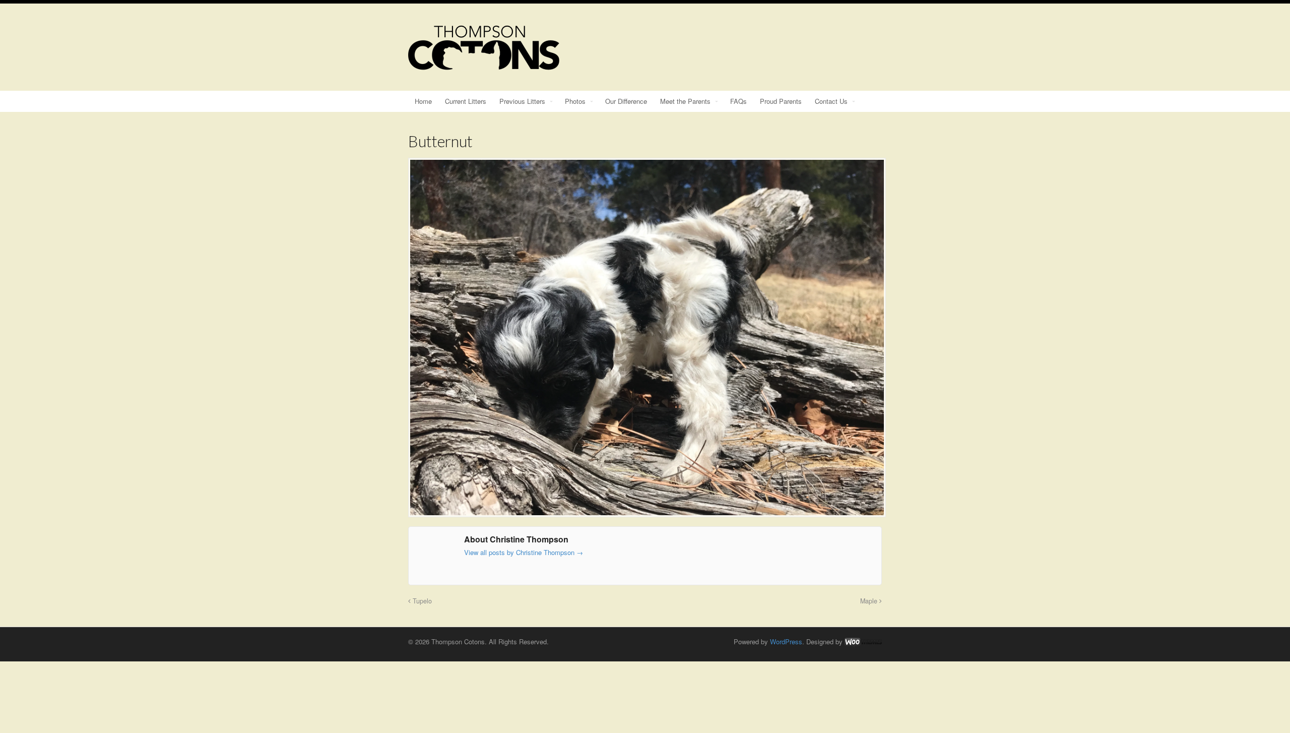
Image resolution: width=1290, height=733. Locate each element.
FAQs (738, 101)
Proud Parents (781, 101)
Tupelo (421, 600)
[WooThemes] (863, 641)
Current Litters (465, 101)
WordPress (786, 641)
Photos (575, 101)
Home (423, 101)
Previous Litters (522, 101)
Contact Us (831, 101)
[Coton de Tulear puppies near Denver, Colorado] (483, 65)
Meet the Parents (685, 101)
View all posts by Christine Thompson (523, 552)
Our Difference (626, 101)
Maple (869, 600)
